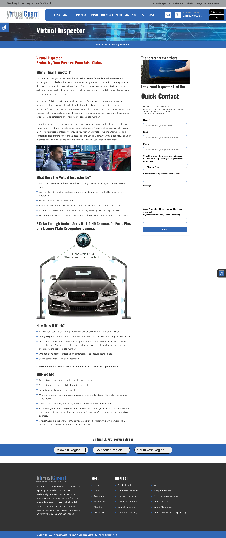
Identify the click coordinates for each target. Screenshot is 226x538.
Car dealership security (129, 485)
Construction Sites (127, 496)
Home (57, 14)
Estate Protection (126, 507)
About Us (98, 507)
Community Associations (165, 496)
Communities (100, 496)
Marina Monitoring (162, 507)
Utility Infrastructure (163, 490)
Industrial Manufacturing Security (169, 512)
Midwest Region (68, 450)
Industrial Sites (160, 501)
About (119, 14)
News (151, 14)
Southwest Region (150, 450)
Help (217, 18)
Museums (158, 485)
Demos (94, 14)
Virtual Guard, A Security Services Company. (76, 534)
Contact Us (99, 512)
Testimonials (107, 14)
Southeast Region (109, 450)
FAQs (143, 14)
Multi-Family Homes (127, 501)
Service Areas (131, 14)
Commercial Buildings (128, 490)
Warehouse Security (127, 512)
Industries (81, 14)
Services (67, 14)
